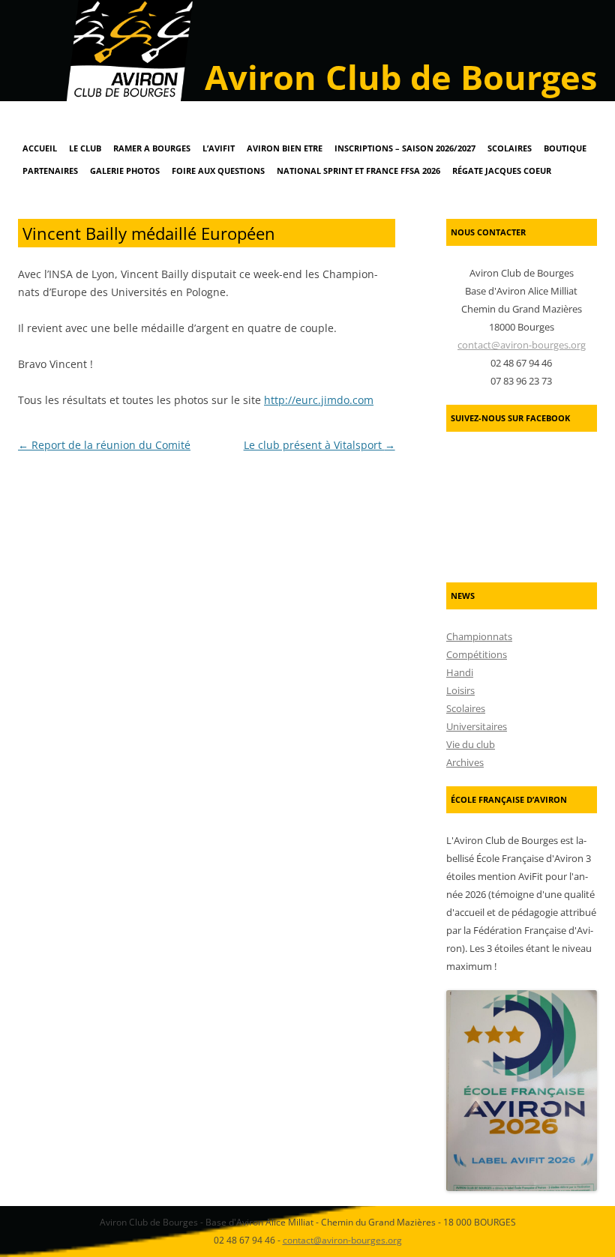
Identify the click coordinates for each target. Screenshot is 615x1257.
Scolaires (510, 148)
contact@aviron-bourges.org (522, 345)
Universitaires (476, 726)
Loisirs (460, 690)
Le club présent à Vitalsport (319, 445)
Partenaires (50, 170)
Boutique (565, 148)
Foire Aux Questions (218, 170)
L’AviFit (218, 148)
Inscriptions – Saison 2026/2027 (405, 148)
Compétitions (476, 654)
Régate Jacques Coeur (501, 170)
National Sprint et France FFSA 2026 (358, 170)
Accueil (39, 148)
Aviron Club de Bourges (401, 77)
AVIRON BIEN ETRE (284, 148)
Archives (465, 762)
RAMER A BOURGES (151, 148)
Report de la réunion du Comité (104, 445)
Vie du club (470, 744)
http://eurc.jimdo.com (319, 400)
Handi (459, 672)
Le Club (85, 148)
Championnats (479, 636)
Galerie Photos (125, 170)
